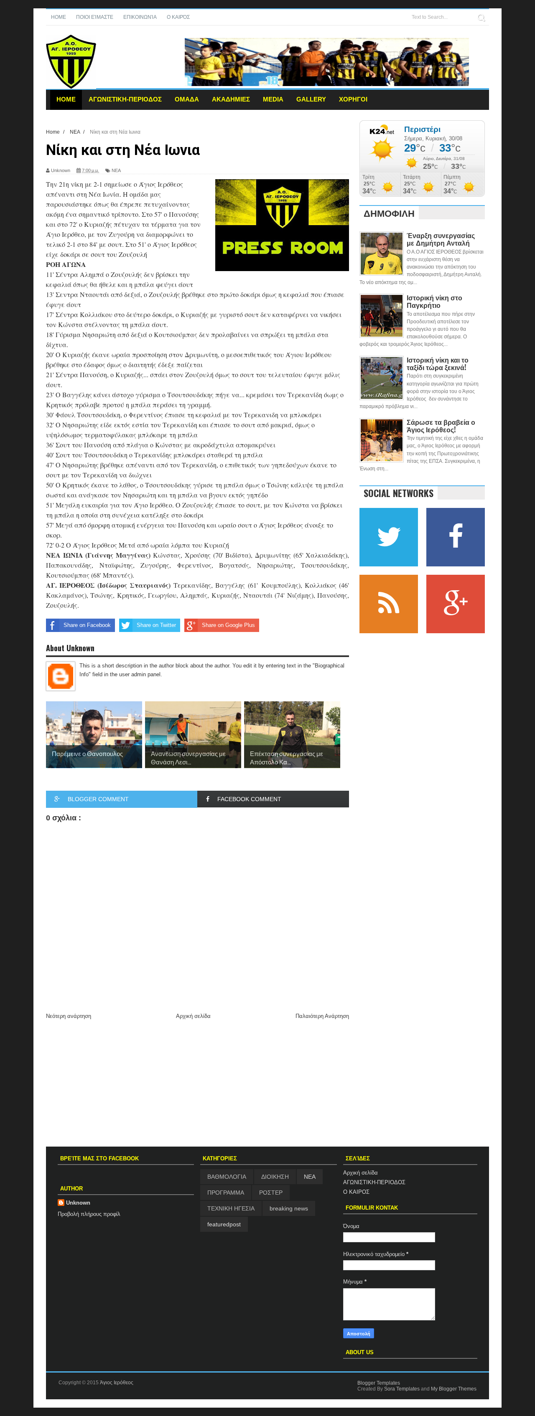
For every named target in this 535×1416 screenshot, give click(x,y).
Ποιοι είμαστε (94, 17)
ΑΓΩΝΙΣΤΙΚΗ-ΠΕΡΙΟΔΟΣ (125, 99)
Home (58, 17)
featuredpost (224, 1224)
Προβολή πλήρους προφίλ (89, 1214)
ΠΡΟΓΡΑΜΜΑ (225, 1192)
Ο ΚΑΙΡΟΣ (356, 1192)
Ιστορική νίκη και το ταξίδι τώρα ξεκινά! (438, 363)
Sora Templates (402, 1389)
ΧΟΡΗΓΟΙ (353, 99)
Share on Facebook (87, 625)
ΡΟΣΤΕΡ (271, 1192)
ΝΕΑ (116, 170)
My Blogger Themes (453, 1389)
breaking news (289, 1208)
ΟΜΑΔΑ (187, 99)
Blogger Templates (378, 1383)
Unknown (78, 1203)
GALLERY (311, 99)
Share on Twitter (156, 625)
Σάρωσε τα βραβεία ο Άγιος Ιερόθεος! (441, 425)
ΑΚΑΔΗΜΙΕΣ (231, 99)
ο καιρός (178, 17)
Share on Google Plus (228, 625)
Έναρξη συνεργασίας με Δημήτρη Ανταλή (441, 239)
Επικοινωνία (140, 17)
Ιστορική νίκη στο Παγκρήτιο (434, 301)
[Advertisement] (197, 1083)
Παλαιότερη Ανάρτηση (322, 1016)
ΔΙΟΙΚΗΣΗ (275, 1176)
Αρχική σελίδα (193, 1016)
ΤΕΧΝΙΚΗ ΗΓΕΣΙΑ (231, 1208)
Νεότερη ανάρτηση (68, 1016)
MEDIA (273, 99)
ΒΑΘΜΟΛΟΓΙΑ (226, 1176)
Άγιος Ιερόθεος (116, 1383)
